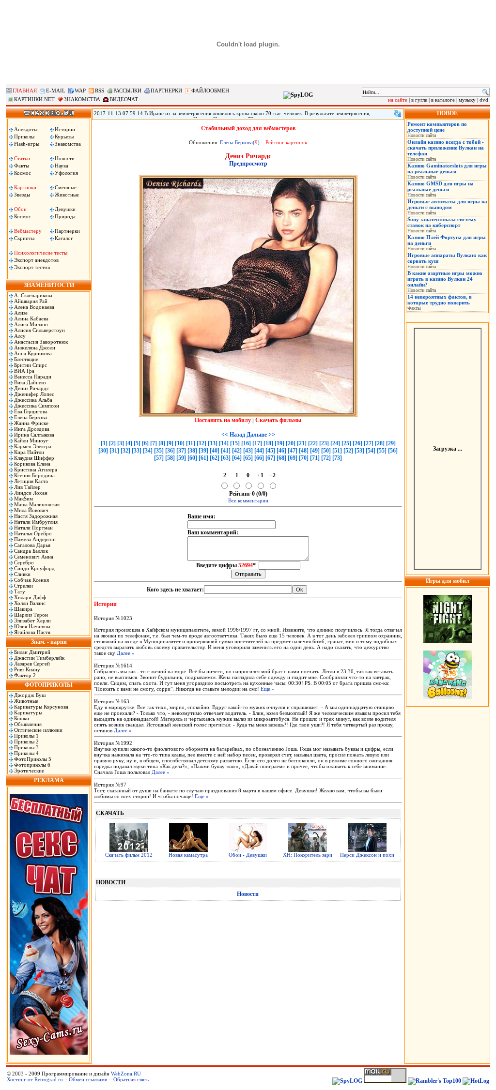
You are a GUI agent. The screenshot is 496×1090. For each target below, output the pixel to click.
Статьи (22, 158)
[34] (148, 450)
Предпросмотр (248, 163)
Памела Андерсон (35, 539)
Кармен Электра (32, 446)
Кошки (21, 718)
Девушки (65, 209)
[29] (391, 443)
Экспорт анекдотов (36, 260)
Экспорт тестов (32, 267)
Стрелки (23, 586)
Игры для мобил (447, 580)
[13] (212, 443)
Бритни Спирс (30, 365)
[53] (359, 450)
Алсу (20, 336)
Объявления (28, 724)
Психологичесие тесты (40, 253)
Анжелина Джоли (34, 347)
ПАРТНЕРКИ (166, 90)
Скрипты (24, 238)
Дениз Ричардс (31, 388)
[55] (382, 450)
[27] (368, 443)
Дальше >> (261, 434)
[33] (136, 450)
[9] (170, 443)
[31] (114, 450)
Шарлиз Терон (31, 615)
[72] (326, 457)
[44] (259, 450)
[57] (159, 457)
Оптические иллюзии (38, 730)
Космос (22, 173)
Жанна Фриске (31, 423)
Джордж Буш (30, 695)
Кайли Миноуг (31, 440)
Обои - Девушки (248, 855)
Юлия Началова (32, 626)
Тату (19, 591)
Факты (21, 165)
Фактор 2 (25, 675)
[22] (313, 443)
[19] (279, 443)
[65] (248, 457)
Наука (61, 165)
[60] (192, 457)
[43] (248, 450)
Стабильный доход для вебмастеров (248, 128)
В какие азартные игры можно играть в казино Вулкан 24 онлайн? (444, 279)
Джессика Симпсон (36, 406)
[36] (170, 450)
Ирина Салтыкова (34, 435)
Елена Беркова (30, 417)
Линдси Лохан (30, 493)
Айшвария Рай (30, 301)
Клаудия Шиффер (34, 458)
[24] (335, 443)
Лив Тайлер (27, 487)
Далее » (126, 653)
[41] (226, 450)
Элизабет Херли (32, 620)
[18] (268, 443)
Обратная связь (131, 1079)
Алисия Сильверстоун (39, 330)
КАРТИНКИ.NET (34, 99)
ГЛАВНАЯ (25, 90)
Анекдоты (25, 129)
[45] (270, 450)
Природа (65, 216)
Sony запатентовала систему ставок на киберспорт (442, 222)
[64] (237, 457)
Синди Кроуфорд (34, 568)
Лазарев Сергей (32, 663)
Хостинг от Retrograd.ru (35, 1079)
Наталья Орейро (33, 533)
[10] (180, 443)
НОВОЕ (447, 113)
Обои (20, 209)
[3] (120, 443)
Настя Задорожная (36, 516)
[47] (292, 450)
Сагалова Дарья (32, 545)
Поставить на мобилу (223, 420)
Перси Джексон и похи (367, 855)
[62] (214, 457)
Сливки (22, 574)
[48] (304, 450)
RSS (99, 90)
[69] (292, 457)
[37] (181, 450)
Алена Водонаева (34, 307)
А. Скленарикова (33, 295)
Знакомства (68, 144)
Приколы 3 (26, 747)
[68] (281, 457)
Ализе (21, 313)
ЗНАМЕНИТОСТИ (49, 285)
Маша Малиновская (37, 504)
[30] (103, 450)
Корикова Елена (32, 464)
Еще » (268, 689)
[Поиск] (485, 92)
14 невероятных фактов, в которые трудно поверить (439, 299)
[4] (128, 443)
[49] (315, 450)
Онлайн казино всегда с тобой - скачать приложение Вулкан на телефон (445, 147)
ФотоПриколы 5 (32, 759)
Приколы (24, 136)
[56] (393, 450)
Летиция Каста (31, 481)
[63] (226, 457)
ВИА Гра (24, 371)
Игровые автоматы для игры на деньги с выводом (447, 204)
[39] (203, 450)
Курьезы (64, 136)
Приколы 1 (26, 736)
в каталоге (443, 100)
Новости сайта (421, 135)
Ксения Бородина (34, 475)
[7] (153, 443)
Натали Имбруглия (36, 522)
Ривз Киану (27, 669)
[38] (192, 450)
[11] (190, 443)
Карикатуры (28, 712)
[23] (324, 443)
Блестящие (26, 359)
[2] (112, 443)
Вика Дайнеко (30, 382)
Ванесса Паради (32, 376)
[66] (259, 457)
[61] (203, 457)
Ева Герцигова (30, 411)
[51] (337, 450)
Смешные (66, 187)
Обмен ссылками (88, 1079)
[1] (104, 443)
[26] (357, 443)
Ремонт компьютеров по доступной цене (437, 127)
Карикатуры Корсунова (41, 707)
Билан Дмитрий (32, 652)
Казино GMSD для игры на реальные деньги (440, 186)
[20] (290, 443)
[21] (302, 443)
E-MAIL (55, 90)
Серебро (24, 562)
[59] (181, 457)
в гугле (419, 100)
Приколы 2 (26, 741)
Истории (65, 129)
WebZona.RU (126, 1073)
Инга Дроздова (31, 429)
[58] (170, 457)
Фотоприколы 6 (32, 765)
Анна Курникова (33, 353)
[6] (145, 443)
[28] (380, 443)
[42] (237, 450)
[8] (161, 443)
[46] (281, 450)
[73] (337, 457)
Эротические (29, 770)
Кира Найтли (29, 452)
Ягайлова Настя (32, 632)
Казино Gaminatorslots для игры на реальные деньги (447, 168)
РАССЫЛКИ (127, 90)
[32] (125, 450)
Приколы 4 (26, 753)
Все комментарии (248, 500)
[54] (370, 450)
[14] (224, 443)
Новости (65, 158)
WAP (80, 90)
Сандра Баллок (31, 551)
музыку (467, 100)
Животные (67, 194)
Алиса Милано (31, 324)
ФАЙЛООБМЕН (210, 90)
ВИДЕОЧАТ (123, 99)
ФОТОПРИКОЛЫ (49, 684)
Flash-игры (26, 144)
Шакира (23, 609)
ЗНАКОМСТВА (82, 99)
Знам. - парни (49, 641)
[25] (346, 443)
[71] (315, 457)
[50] (326, 450)
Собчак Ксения (31, 580)
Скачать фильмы (278, 420)
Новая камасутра (188, 855)
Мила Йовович (31, 510)
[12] (201, 443)
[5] (137, 443)
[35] (159, 450)
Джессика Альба (33, 400)
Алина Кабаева (31, 318)
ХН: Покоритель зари (307, 855)
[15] (235, 443)
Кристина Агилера (35, 469)
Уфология (66, 173)
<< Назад (233, 434)
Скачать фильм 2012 (129, 855)
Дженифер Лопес (34, 394)
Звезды (22, 194)
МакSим (23, 498)
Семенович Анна (33, 557)
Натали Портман (33, 527)
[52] (348, 450)
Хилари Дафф (30, 597)
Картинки (25, 187)
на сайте (397, 100)
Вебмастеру (28, 231)
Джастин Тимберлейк (39, 658)
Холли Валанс (30, 603)
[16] (246, 443)
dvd (484, 100)
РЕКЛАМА (49, 780)
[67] (270, 457)
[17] (257, 443)
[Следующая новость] (397, 113)
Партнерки (67, 231)
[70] (304, 457)
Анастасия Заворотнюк (41, 342)
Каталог (64, 238)
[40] (214, 450)
